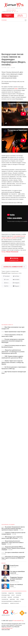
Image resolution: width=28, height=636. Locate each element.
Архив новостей (6, 11)
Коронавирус (5, 603)
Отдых (22, 599)
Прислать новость (11, 10)
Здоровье (12, 599)
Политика (4, 593)
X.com (7, 279)
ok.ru (7, 282)
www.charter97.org (18, 620)
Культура (18, 595)
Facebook (7, 276)
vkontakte (16, 279)
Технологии (5, 599)
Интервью (16, 597)
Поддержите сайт (7, 16)
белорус (10, 251)
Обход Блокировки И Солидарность (11, 601)
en (17, 11)
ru (15, 11)
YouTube (16, 276)
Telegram (16, 286)
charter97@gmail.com (7, 628)
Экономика (18, 593)
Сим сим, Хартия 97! (20, 16)
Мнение (4, 563)
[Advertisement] (14, 37)
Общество (11, 593)
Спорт (13, 595)
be (12, 11)
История (4, 597)
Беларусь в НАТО (14, 603)
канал (16, 88)
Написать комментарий (14, 266)
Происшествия (6, 595)
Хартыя (14, 5)
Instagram (16, 282)
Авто (17, 599)
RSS (7, 286)
